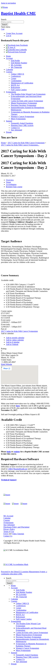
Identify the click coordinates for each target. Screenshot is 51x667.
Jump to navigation (8, 3)
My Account (8, 516)
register (17, 452)
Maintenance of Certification (22, 83)
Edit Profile (15, 61)
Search (3, 19)
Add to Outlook (12, 344)
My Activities (16, 65)
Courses (9, 72)
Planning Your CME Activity (22, 125)
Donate (9, 132)
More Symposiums (18, 119)
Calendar (9, 69)
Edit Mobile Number (19, 63)
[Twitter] (15, 503)
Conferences (16, 76)
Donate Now (40, 495)
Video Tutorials (18, 534)
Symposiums (11, 92)
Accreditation (11, 184)
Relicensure (15, 87)
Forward (22, 52)
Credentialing (16, 81)
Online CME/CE (17, 74)
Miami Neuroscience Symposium (24, 103)
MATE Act (15, 85)
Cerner (13, 78)
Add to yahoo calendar (15, 340)
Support (9, 121)
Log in (8, 36)
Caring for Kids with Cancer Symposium (27, 101)
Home (8, 56)
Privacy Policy (9, 529)
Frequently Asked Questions (22, 123)
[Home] (4, 7)
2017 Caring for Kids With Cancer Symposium (26, 143)
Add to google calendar (15, 338)
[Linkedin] (24, 503)
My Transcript (16, 67)
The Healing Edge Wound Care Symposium (28, 94)
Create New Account (14, 33)
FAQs (5, 534)
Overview (10, 180)
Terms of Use (8, 531)
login (9, 452)
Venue (8, 182)
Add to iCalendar (12, 342)
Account (9, 58)
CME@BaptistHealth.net (17, 469)
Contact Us (15, 128)
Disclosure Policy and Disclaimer (16, 527)
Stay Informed (16, 130)
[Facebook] (6, 503)
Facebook (24, 45)
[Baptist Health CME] (6, 495)
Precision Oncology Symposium (23, 105)
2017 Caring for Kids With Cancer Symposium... (20, 145)
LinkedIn (23, 50)
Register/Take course (14, 187)
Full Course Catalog (19, 90)
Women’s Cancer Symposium (22, 116)
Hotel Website (6, 364)
